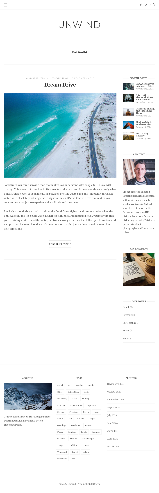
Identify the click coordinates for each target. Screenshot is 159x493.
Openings (61, 425)
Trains (85, 445)
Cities (60, 392)
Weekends (62, 458)
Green (86, 412)
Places (60, 432)
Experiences (76, 405)
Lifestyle (55, 78)
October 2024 (114, 391)
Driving (85, 398)
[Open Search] (153, 4)
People (88, 425)
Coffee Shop (73, 392)
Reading (72, 432)
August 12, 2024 (35, 78)
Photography (129, 323)
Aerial (60, 385)
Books (91, 385)
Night (92, 418)
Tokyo (60, 445)
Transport (62, 452)
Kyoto (60, 418)
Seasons (61, 438)
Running (96, 432)
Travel (66, 78)
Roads (84, 432)
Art (69, 385)
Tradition (72, 445)
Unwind (79, 24)
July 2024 (112, 415)
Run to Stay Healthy (142, 134)
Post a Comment (84, 78)
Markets (80, 418)
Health (126, 307)
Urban (86, 452)
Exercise (61, 405)
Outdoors (75, 425)
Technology (88, 438)
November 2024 (115, 384)
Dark (86, 392)
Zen (73, 458)
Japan (96, 412)
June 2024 (112, 423)
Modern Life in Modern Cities (144, 123)
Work (125, 338)
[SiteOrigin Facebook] (141, 4)
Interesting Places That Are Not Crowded (144, 97)
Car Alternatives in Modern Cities (145, 85)
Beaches (79, 385)
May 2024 (112, 431)
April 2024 (112, 438)
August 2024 (113, 407)
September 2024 (116, 399)
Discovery (62, 398)
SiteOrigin (94, 484)
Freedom (73, 412)
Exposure (91, 405)
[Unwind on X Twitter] (146, 4)
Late (70, 418)
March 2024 (113, 446)
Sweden (73, 438)
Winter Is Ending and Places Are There (145, 110)
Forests (60, 412)
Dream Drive (60, 85)
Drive (74, 398)
